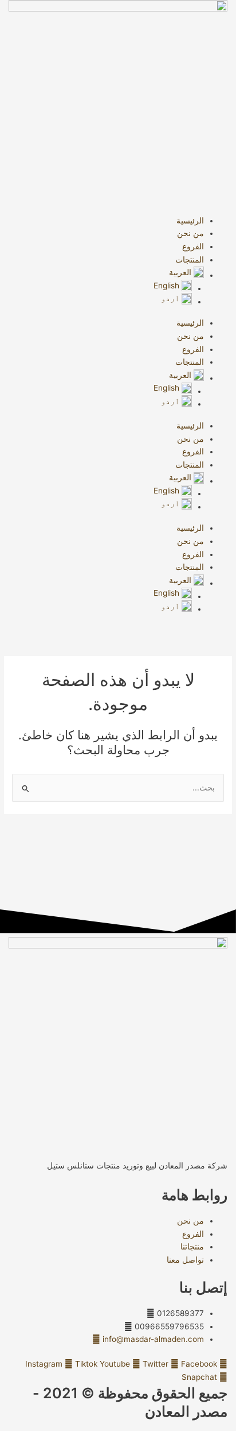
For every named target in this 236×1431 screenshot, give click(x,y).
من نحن (190, 233)
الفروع (193, 246)
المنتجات (189, 259)
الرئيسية (190, 220)
